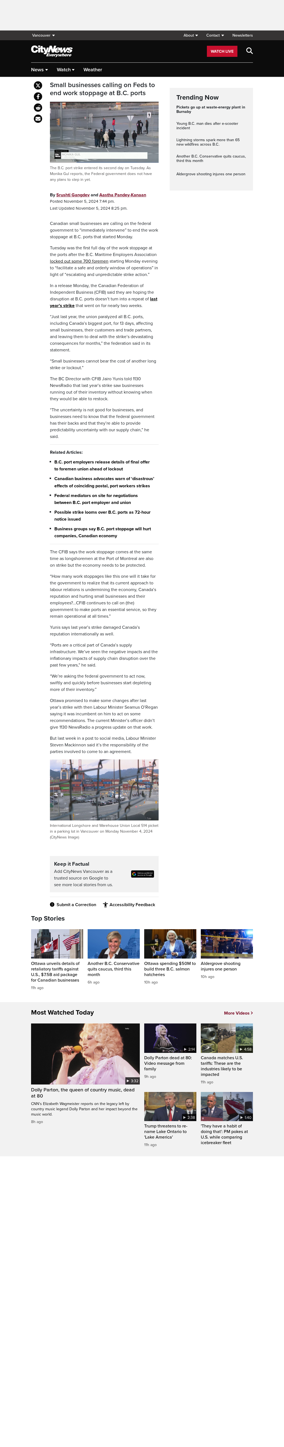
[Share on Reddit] (38, 107)
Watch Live (222, 51)
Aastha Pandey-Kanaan (122, 195)
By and (98, 195)
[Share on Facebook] (38, 96)
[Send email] (38, 119)
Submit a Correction (76, 905)
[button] (190, 35)
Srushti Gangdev (73, 195)
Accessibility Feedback (132, 905)
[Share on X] (38, 85)
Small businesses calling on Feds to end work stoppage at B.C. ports (102, 89)
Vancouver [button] (41, 35)
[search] (249, 51)
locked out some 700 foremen (79, 261)
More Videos (237, 1013)
